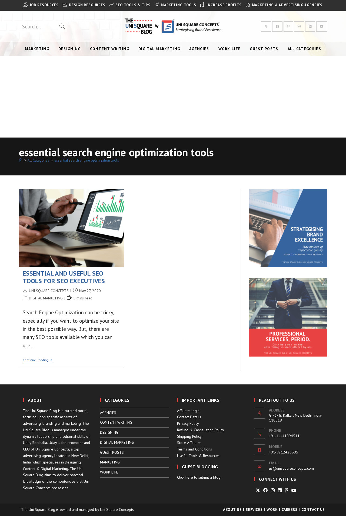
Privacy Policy (188, 423)
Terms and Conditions (194, 449)
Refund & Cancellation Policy (200, 429)
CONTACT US (313, 509)
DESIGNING (109, 432)
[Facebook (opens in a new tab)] (277, 26)
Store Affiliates (189, 442)
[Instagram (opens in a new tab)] (299, 26)
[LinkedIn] (280, 490)
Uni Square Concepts (117, 509)
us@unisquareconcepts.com (291, 468)
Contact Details (189, 416)
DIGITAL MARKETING (46, 298)
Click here (185, 477)
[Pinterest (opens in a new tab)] (288, 26)
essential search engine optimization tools (86, 160)
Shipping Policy (189, 436)
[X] (258, 490)
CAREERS (290, 509)
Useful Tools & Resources (198, 455)
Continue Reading (37, 360)
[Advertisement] (173, 97)
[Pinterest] (286, 490)
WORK (272, 509)
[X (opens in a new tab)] (266, 26)
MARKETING (110, 462)
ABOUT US (232, 509)
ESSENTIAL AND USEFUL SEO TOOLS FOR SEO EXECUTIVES (64, 277)
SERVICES (254, 509)
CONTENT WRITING (116, 422)
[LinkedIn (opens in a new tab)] (310, 26)
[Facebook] (265, 490)
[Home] (20, 160)
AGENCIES (108, 412)
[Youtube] (293, 490)
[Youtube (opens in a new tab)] (321, 26)
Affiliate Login (188, 410)
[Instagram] (273, 490)
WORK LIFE (109, 472)
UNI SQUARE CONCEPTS (49, 290)
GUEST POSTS (112, 452)
